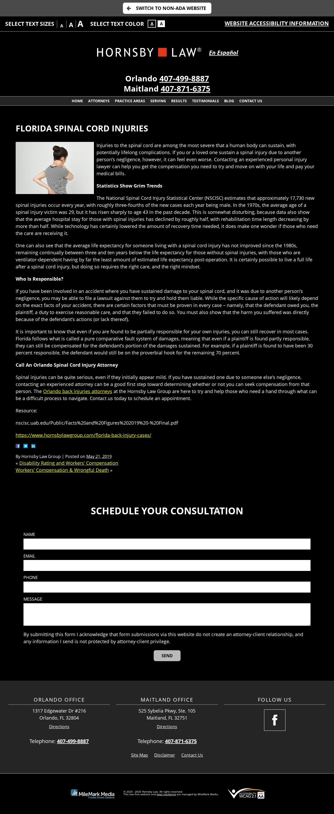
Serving (158, 100)
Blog (229, 100)
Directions (59, 726)
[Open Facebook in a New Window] (274, 720)
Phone (30, 577)
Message (32, 599)
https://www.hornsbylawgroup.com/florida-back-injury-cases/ (83, 435)
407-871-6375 (185, 88)
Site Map (139, 755)
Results (179, 100)
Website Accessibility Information (277, 23)
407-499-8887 (184, 78)
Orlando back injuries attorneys (77, 391)
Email (29, 556)
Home (77, 100)
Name (29, 534)
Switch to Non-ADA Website (171, 8)
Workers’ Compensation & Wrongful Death (62, 470)
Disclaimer (164, 755)
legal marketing (166, 794)
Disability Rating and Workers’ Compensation (68, 463)
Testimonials (205, 100)
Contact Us (250, 100)
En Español (223, 52)
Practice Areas (130, 100)
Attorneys (99, 100)
